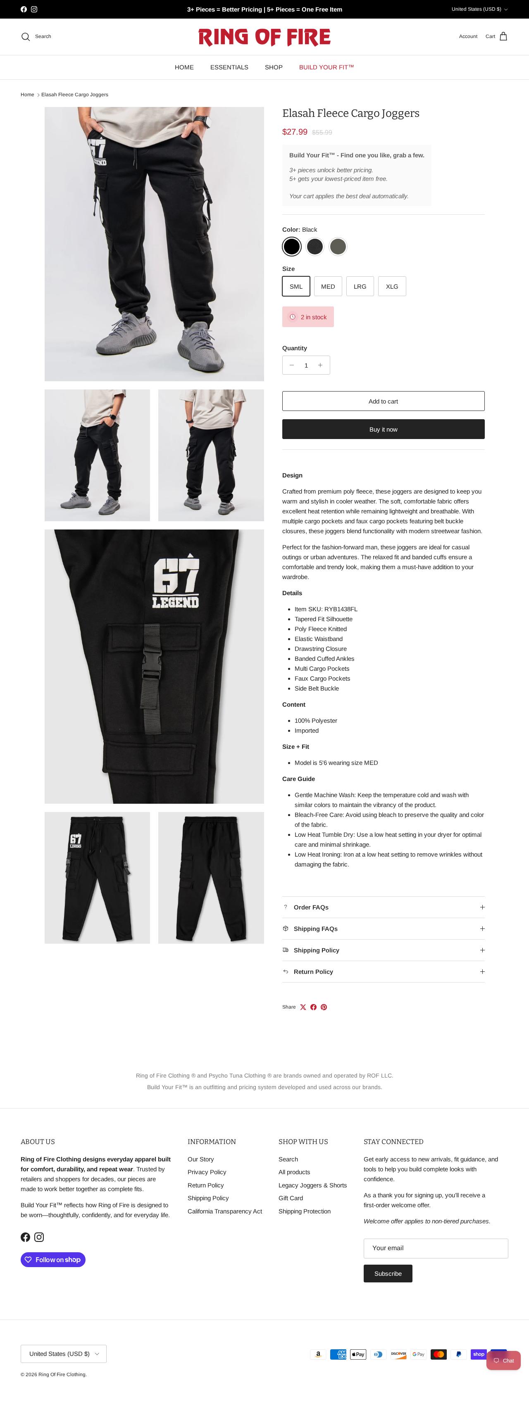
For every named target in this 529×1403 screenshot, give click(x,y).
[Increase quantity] (322, 365)
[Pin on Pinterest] (324, 1007)
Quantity (294, 347)
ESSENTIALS (229, 67)
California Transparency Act (225, 1211)
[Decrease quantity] (290, 365)
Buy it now (383, 429)
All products (294, 1171)
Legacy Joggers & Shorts (313, 1185)
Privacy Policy (207, 1171)
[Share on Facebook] (313, 1007)
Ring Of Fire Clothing (62, 1374)
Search (288, 1159)
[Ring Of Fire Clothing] (264, 37)
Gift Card (291, 1197)
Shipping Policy (208, 1197)
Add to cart (383, 401)
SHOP (274, 67)
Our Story (201, 1159)
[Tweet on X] (303, 1007)
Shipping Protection (305, 1211)
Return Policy (206, 1185)
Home (27, 95)
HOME (184, 67)
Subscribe (388, 1273)
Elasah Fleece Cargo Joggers (74, 95)
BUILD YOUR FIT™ (326, 67)
